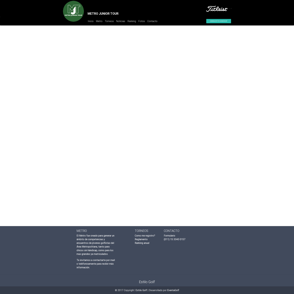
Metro (99, 21)
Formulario (169, 235)
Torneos (109, 21)
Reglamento (141, 239)
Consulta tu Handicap (218, 21)
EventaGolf (173, 290)
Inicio (91, 21)
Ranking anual (142, 242)
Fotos (141, 21)
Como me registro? (145, 235)
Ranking (132, 21)
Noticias (120, 21)
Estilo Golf (141, 290)
